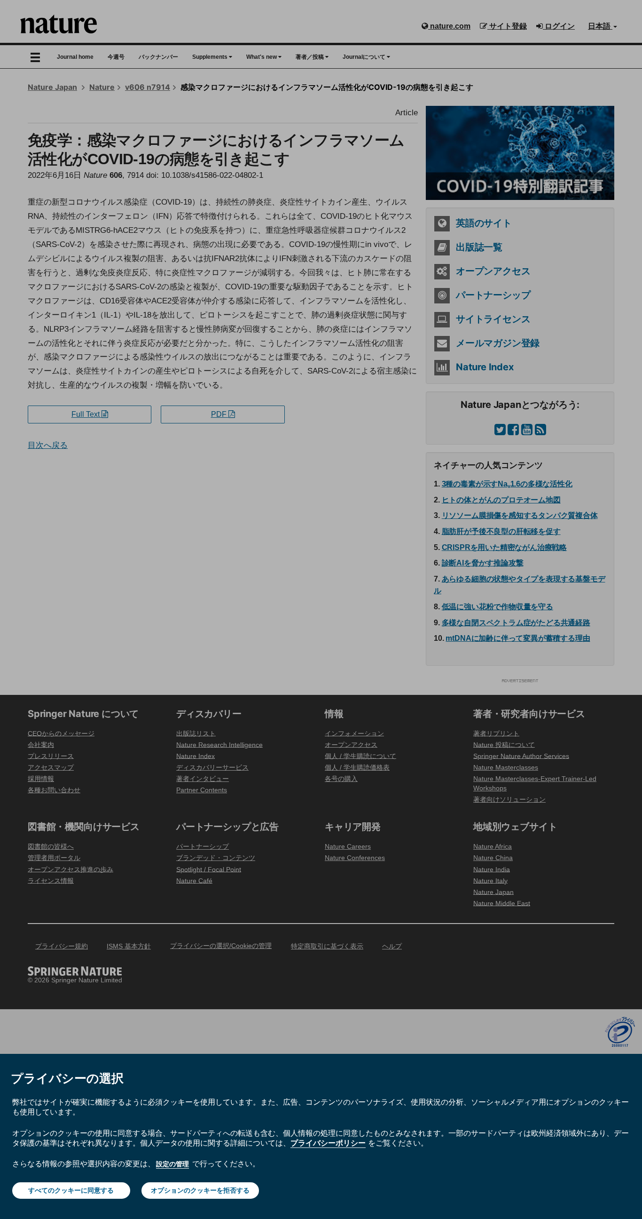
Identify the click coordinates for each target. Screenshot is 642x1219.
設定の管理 (172, 1164)
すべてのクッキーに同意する (71, 1190)
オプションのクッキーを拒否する (200, 1190)
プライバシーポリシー (328, 1142)
